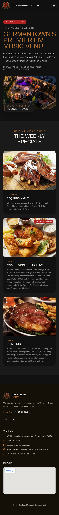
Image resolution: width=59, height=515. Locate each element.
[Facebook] (6, 420)
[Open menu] (54, 5)
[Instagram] (13, 420)
